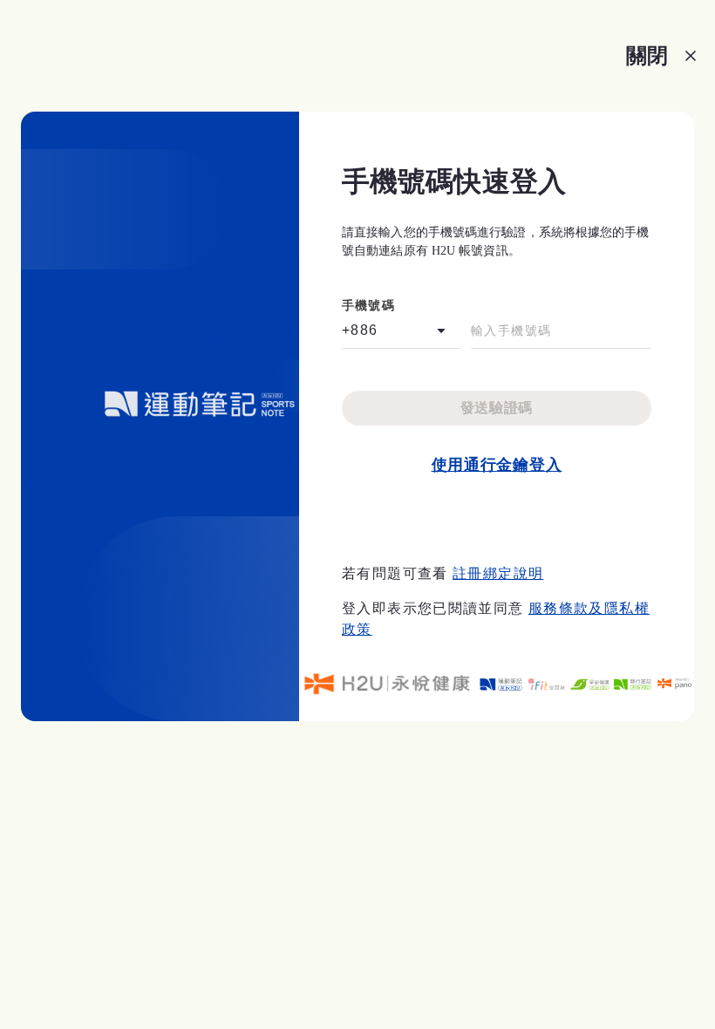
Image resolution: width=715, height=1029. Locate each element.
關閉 (647, 55)
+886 (360, 330)
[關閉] (691, 56)
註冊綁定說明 (498, 573)
